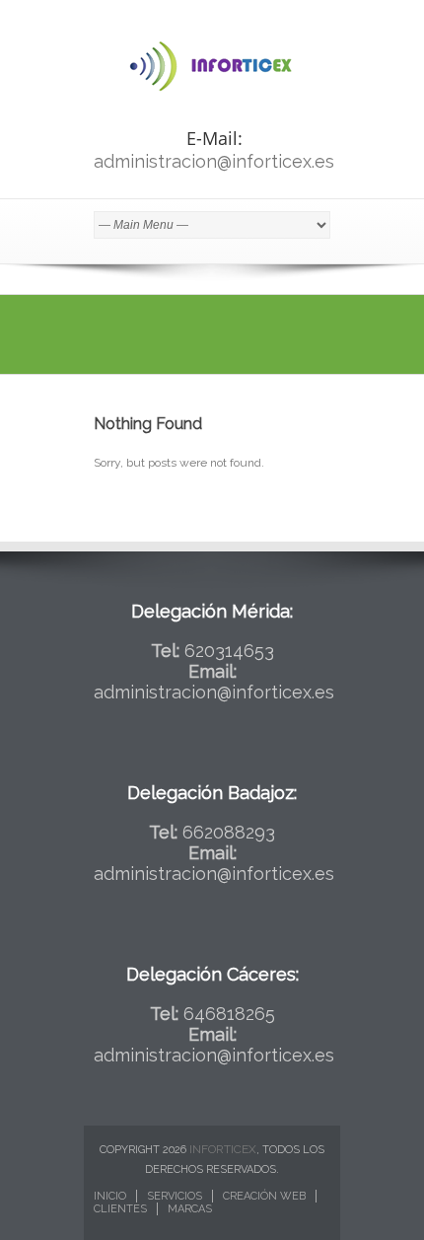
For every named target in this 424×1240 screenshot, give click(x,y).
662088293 (228, 832)
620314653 (229, 650)
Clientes (120, 1209)
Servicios (174, 1196)
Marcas (190, 1209)
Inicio (110, 1196)
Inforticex (222, 1149)
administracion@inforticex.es (214, 161)
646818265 (229, 1013)
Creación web (264, 1196)
